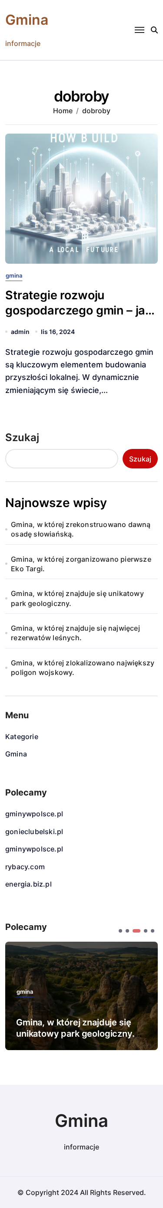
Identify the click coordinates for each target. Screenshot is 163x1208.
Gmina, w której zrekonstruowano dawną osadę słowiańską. (80, 529)
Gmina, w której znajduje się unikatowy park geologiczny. (77, 598)
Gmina (26, 19)
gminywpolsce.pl (34, 813)
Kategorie (21, 736)
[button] (120, 931)
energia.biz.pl (28, 884)
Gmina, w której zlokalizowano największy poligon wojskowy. (82, 667)
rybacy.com (25, 866)
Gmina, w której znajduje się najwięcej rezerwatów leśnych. (75, 633)
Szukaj (22, 437)
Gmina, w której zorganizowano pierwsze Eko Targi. (81, 564)
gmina (14, 275)
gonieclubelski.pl (34, 831)
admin (20, 331)
